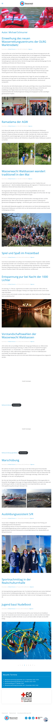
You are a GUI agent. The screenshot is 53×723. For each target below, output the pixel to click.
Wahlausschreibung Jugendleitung (10, 452)
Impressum (5, 713)
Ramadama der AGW (15, 122)
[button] (2, 3)
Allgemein (30, 49)
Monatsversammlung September (14, 679)
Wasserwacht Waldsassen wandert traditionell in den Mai (23, 172)
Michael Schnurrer (12, 49)
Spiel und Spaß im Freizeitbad (20, 253)
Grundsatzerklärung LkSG (24, 713)
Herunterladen (16, 405)
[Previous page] (18, 665)
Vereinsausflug (9, 683)
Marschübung (10, 460)
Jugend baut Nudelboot (16, 604)
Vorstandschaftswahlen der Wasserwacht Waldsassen (19, 335)
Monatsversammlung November (13, 685)
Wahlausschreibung (6, 405)
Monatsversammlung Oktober (13, 681)
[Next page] (34, 665)
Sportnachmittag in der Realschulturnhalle (16, 580)
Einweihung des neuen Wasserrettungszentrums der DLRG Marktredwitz (24, 41)
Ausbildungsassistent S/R (17, 514)
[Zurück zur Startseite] (26, 3)
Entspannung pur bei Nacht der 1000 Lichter (25, 278)
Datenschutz (12, 713)
